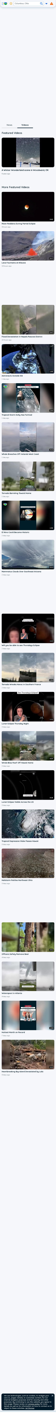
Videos (25, 125)
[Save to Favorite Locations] (11, 3)
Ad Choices (29, 1408)
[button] (52, 1395)
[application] (28, 152)
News (9, 125)
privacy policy (34, 1404)
